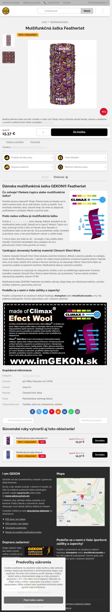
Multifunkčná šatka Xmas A (29, 452)
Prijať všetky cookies (33, 600)
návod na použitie (20, 221)
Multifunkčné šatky (31, 376)
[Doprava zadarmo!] (38, 551)
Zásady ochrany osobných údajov (74, 604)
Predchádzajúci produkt (20, 420)
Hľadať (87, 11)
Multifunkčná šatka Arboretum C (32, 438)
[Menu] (106, 11)
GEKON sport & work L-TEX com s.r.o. (29, 147)
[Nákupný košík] (99, 11)
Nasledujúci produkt (92, 420)
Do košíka (79, 132)
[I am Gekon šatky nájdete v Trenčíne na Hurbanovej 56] (81, 525)
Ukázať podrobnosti (33, 606)
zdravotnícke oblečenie (38, 511)
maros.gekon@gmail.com (17, 496)
